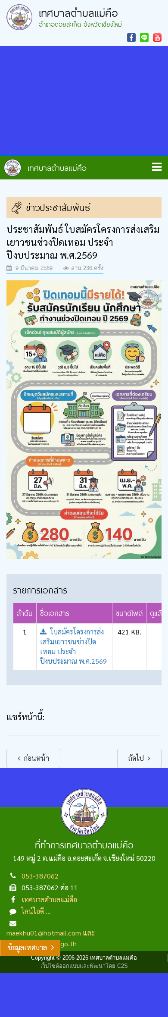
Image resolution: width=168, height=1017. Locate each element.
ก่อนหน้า (35, 758)
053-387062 (40, 875)
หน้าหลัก (45, 167)
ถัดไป (137, 758)
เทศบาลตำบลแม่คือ (49, 899)
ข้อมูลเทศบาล (27, 947)
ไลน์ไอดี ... (36, 911)
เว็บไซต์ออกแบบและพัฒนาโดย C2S (84, 966)
